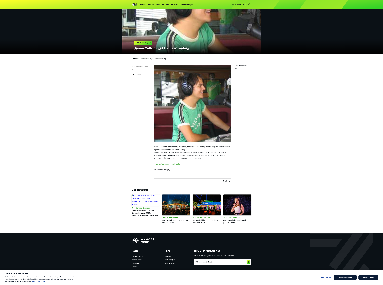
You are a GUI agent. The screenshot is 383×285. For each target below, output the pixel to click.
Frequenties (136, 263)
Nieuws (151, 4)
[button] (249, 4)
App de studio (170, 263)
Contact (168, 256)
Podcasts (175, 4)
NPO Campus (237, 4)
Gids (158, 4)
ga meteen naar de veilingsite (168, 164)
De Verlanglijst (187, 4)
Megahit (165, 4)
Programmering (137, 256)
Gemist (134, 266)
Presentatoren (137, 259)
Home (143, 4)
